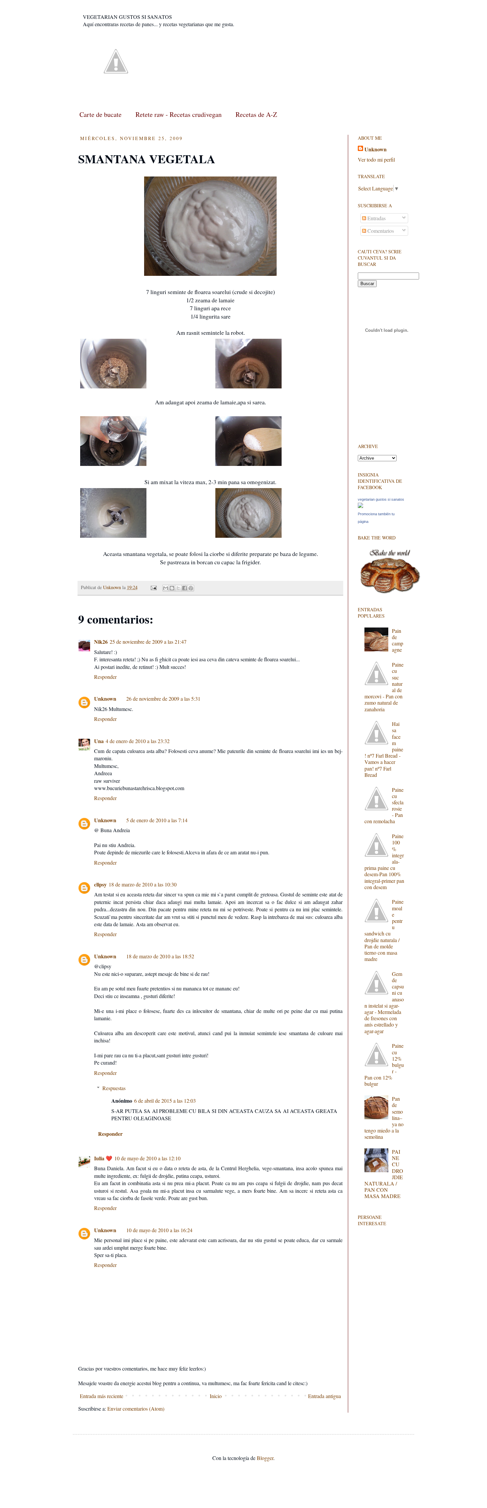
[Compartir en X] (178, 588)
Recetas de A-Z (256, 114)
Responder (105, 676)
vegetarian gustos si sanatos (381, 499)
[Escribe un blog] (172, 588)
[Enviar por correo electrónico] (165, 588)
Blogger (265, 1457)
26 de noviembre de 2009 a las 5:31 (163, 698)
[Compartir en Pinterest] (191, 588)
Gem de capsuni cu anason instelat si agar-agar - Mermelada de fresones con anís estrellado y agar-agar (384, 1002)
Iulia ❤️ (103, 1158)
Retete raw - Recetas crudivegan (178, 114)
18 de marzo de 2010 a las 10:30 (143, 884)
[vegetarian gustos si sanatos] (360, 505)
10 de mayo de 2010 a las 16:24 (159, 1230)
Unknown (105, 698)
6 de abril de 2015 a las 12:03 (165, 1100)
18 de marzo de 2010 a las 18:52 (160, 956)
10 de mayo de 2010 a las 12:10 (147, 1158)
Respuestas (114, 1087)
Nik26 (101, 641)
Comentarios (380, 230)
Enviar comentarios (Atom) (135, 1408)
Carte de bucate (101, 114)
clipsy (100, 884)
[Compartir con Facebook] (184, 588)
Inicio (216, 1395)
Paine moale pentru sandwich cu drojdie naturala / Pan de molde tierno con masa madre (384, 930)
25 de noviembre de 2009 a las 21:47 (148, 641)
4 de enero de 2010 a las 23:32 (138, 740)
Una (99, 741)
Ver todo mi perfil (376, 159)
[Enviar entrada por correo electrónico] (153, 587)
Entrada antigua (324, 1395)
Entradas (376, 218)
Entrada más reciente (101, 1395)
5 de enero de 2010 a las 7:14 (157, 820)
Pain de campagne (397, 640)
